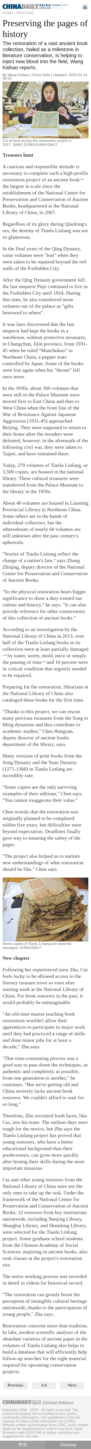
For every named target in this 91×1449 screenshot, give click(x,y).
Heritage (25, 13)
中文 (22, 1444)
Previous (15, 1385)
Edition (60, 5)
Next (72, 1385)
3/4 (44, 1385)
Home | (9, 13)
